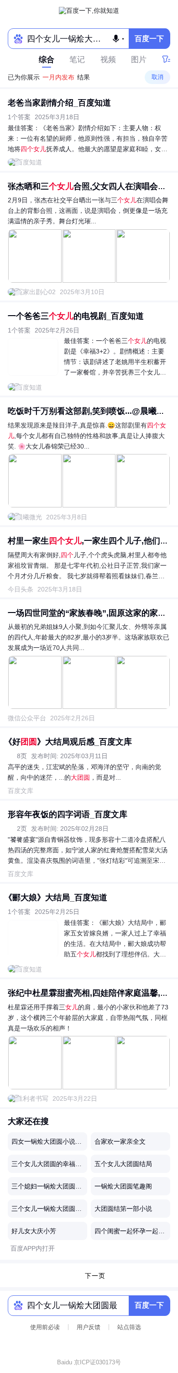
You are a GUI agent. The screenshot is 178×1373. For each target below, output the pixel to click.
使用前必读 (45, 1327)
